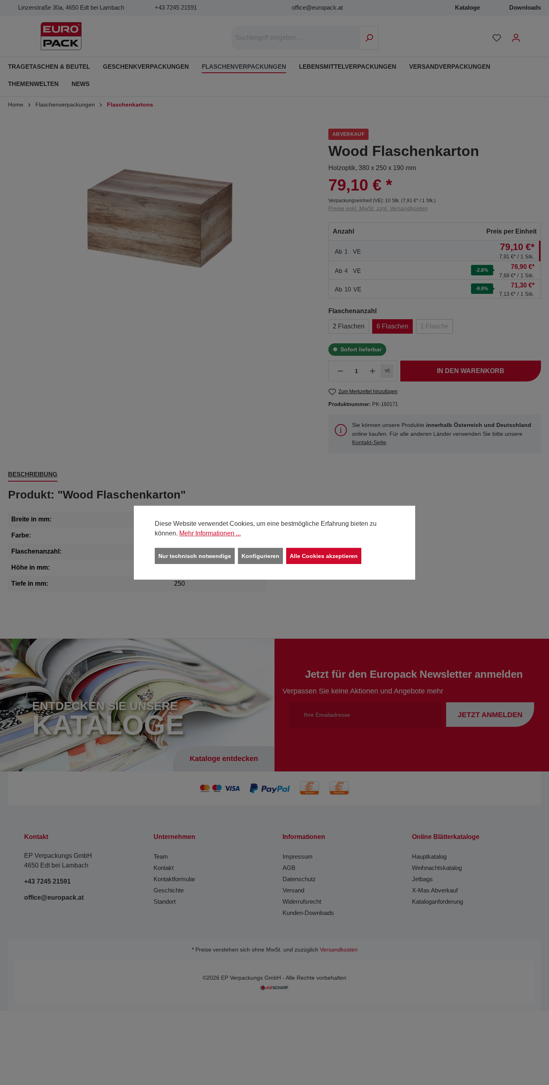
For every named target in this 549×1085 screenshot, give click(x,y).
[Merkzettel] (496, 38)
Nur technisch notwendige (194, 555)
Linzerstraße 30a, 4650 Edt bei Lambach (71, 7)
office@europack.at (317, 7)
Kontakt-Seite (369, 442)
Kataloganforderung (437, 901)
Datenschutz (299, 879)
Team (161, 856)
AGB (289, 867)
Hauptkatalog (429, 856)
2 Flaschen (349, 326)
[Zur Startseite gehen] (61, 36)
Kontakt (164, 867)
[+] (372, 371)
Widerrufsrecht (302, 901)
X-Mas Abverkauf (435, 890)
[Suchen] (369, 38)
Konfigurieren (260, 555)
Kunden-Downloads (308, 912)
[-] (340, 371)
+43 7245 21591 (176, 7)
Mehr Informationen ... (210, 532)
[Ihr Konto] (516, 38)
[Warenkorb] (531, 34)
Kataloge (467, 7)
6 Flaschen (392, 326)
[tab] (32, 475)
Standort (165, 901)
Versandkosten (339, 950)
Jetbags (422, 879)
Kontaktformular (174, 879)
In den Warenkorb (470, 370)
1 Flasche (434, 326)
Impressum (298, 856)
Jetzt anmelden (490, 715)
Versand (293, 890)
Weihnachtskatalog (437, 867)
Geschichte (169, 890)
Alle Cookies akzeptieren (324, 555)
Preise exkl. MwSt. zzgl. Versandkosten (378, 208)
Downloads (525, 7)
